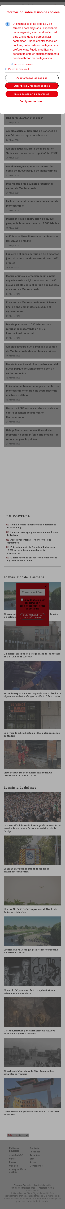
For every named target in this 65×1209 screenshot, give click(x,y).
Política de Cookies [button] (23, 64)
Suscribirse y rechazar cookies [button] (32, 85)
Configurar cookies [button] (32, 101)
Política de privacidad (35, 607)
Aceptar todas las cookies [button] (31, 77)
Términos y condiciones (30, 604)
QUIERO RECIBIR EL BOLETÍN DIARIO (32, 616)
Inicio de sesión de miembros (31, 93)
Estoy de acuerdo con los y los (32, 604)
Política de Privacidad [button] (18, 69)
